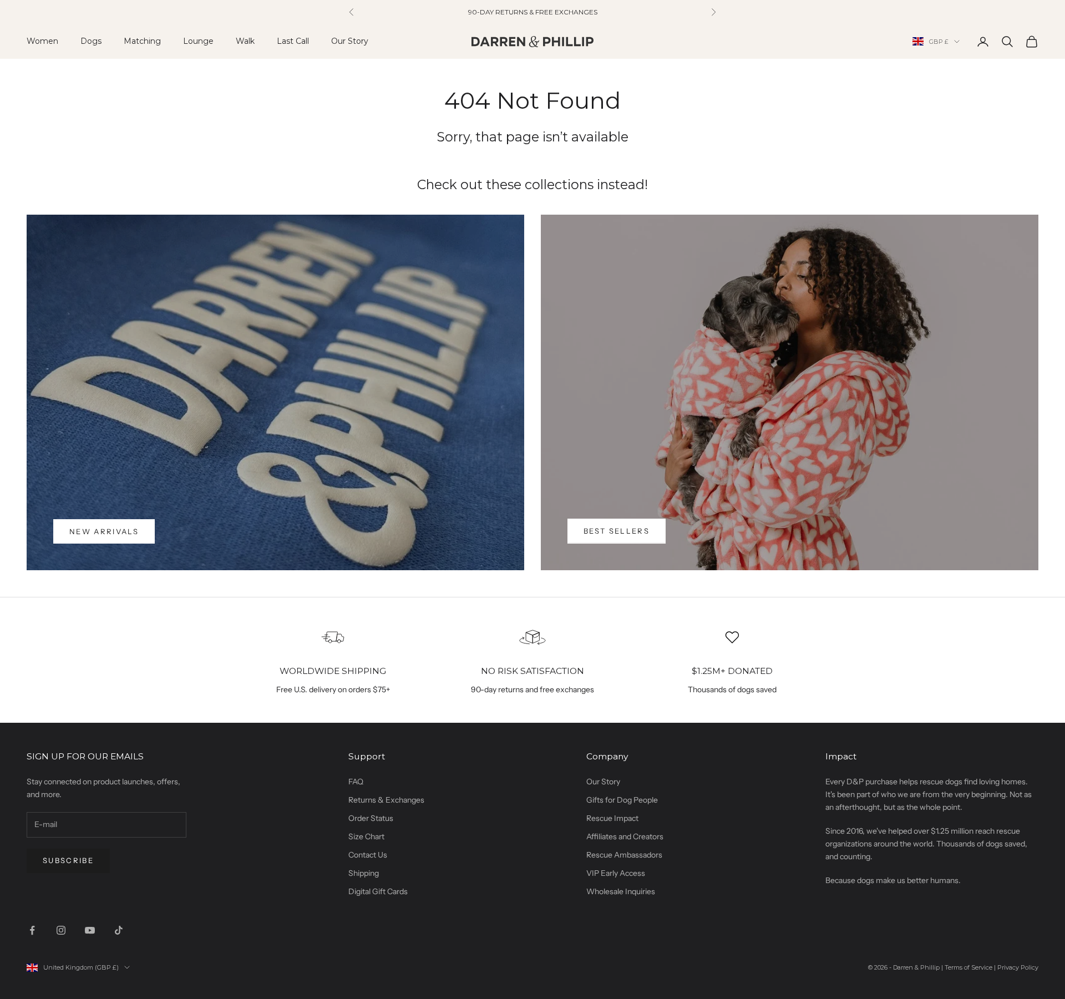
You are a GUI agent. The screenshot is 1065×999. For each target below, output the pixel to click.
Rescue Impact (612, 818)
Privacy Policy (1017, 967)
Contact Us (367, 855)
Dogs (91, 41)
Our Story (349, 41)
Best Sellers (617, 530)
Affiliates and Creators (624, 836)
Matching (142, 41)
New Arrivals (104, 531)
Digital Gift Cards (378, 891)
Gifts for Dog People (622, 800)
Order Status (370, 818)
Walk (245, 41)
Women (42, 41)
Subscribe (68, 860)
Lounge (198, 41)
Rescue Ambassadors (624, 855)
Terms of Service (968, 967)
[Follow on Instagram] (61, 930)
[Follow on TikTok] (118, 930)
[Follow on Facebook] (32, 930)
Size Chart (366, 836)
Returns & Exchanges (386, 800)
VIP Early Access (615, 873)
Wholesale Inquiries (620, 891)
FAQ (355, 782)
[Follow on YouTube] (89, 930)
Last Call (293, 41)
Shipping (363, 873)
